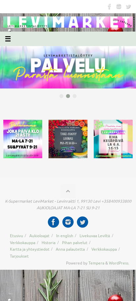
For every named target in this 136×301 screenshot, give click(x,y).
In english (64, 235)
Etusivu (16, 235)
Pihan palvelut (74, 242)
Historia (48, 242)
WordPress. (119, 263)
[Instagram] (118, 6)
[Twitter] (128, 6)
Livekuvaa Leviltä (95, 235)
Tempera (96, 263)
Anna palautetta (70, 249)
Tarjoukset (19, 256)
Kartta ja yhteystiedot (30, 249)
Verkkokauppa (22, 242)
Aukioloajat (39, 235)
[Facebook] (109, 6)
